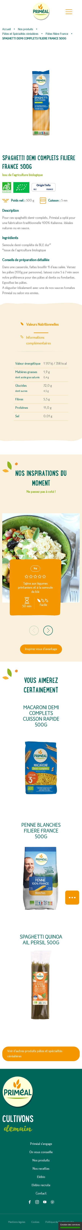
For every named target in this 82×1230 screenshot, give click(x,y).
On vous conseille (41, 1152)
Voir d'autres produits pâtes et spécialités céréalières (34, 1053)
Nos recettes (41, 1168)
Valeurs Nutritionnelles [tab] (42, 324)
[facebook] (29, 1202)
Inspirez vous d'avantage (41, 649)
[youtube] (44, 1202)
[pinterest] (52, 1202)
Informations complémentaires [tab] (38, 340)
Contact (41, 1193)
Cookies (35, 1222)
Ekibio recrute (41, 1185)
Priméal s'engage (41, 1144)
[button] (34, 630)
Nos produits (41, 1160)
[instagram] (37, 1202)
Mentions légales (16, 1222)
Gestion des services (70, 1224)
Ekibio (41, 1177)
